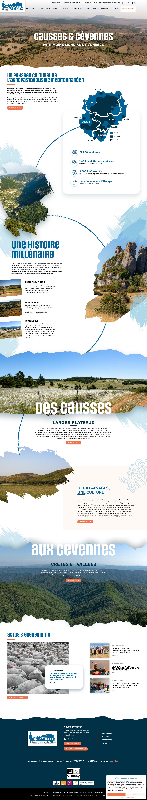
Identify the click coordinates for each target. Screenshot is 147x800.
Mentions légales (40, 795)
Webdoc (86, 2)
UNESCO (31, 795)
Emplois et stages (105, 2)
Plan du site (68, 795)
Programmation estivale (82, 8)
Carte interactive (128, 8)
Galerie (66, 2)
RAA (94, 2)
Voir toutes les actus (16, 697)
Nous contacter (71, 743)
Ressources (56, 2)
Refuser (135, 794)
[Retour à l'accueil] (12, 6)
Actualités (115, 8)
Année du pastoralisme (101, 8)
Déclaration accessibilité (81, 795)
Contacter (117, 2)
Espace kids (76, 2)
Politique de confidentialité (126, 797)
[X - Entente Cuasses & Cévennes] (68, 739)
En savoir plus (13, 108)
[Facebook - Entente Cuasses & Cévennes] (65, 739)
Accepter (116, 794)
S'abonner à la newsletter (74, 749)
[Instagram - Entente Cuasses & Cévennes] (72, 739)
